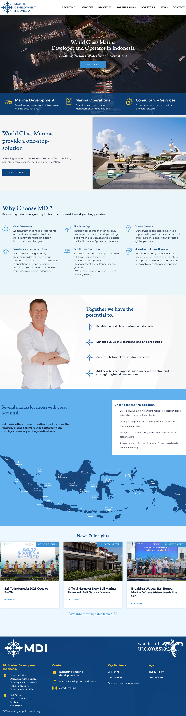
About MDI (69, 7)
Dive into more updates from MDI (93, 614)
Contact (179, 7)
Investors (148, 7)
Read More (10, 600)
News (164, 7)
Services (87, 7)
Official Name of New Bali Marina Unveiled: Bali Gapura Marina (92, 590)
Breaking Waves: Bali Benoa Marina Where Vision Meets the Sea (154, 592)
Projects (104, 7)
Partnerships (126, 7)
